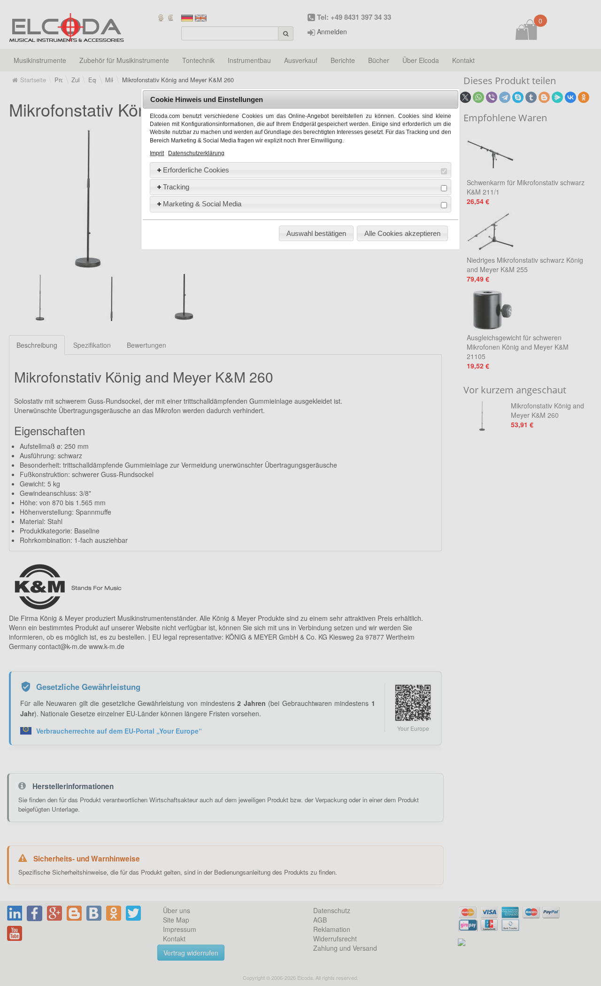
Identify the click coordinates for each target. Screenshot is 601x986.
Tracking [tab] (176, 187)
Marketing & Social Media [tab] (202, 204)
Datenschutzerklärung (196, 153)
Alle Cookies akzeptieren (402, 233)
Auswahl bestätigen (316, 233)
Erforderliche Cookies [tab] (196, 170)
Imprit (157, 153)
